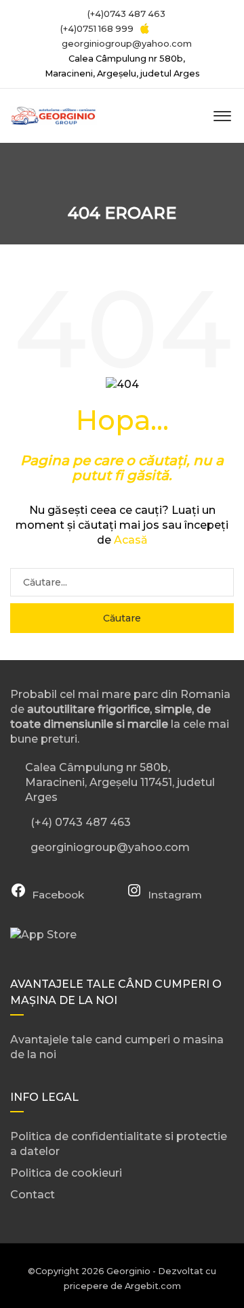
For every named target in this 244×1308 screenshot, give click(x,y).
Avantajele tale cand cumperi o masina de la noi (117, 1047)
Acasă (131, 539)
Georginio (128, 1271)
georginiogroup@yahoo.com (127, 44)
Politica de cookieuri (66, 1173)
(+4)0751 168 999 (96, 29)
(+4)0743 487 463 (125, 14)
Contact (32, 1194)
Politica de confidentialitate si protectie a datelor (118, 1144)
